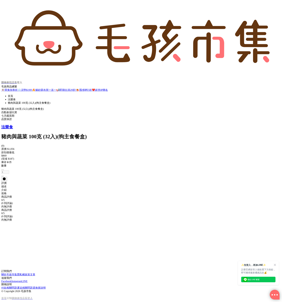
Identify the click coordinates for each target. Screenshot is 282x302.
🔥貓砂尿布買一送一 (44, 90)
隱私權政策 (23, 274)
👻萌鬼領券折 (9, 90)
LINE (25, 281)
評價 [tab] (4, 183)
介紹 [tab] (4, 190)
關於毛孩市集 (9, 274)
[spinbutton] (5, 172)
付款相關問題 (9, 287)
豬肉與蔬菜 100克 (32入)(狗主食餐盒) (29, 102)
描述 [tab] (4, 186)
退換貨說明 (39, 287)
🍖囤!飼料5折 (84, 90)
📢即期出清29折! (66, 90)
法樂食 (12, 99)
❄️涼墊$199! (25, 90)
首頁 (10, 96)
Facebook (6, 281)
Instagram (16, 281)
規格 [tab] (4, 193)
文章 (32, 274)
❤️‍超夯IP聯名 (100, 90)
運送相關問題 (25, 287)
